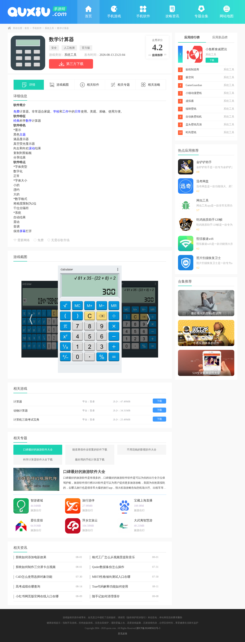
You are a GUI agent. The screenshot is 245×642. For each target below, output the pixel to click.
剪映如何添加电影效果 (49, 557)
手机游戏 (114, 16)
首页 (88, 16)
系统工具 (49, 28)
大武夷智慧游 (143, 520)
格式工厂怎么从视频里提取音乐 (125, 557)
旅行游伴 (88, 500)
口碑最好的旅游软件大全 (38, 449)
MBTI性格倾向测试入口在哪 (125, 576)
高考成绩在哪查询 (49, 586)
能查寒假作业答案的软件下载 (89, 449)
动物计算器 (20, 410)
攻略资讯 (172, 16)
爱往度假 (37, 520)
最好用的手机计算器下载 (90, 459)
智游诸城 (37, 500)
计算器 (17, 401)
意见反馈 (122, 633)
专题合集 (201, 16)
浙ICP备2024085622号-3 (148, 628)
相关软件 (93, 84)
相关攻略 (154, 84)
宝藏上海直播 (143, 500)
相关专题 (124, 84)
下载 (159, 401)
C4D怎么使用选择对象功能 (49, 576)
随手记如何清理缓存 (125, 596)
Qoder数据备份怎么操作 (125, 567)
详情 (32, 84)
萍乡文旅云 (90, 520)
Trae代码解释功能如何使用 (125, 586)
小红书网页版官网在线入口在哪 (49, 596)
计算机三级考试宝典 (26, 419)
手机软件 (143, 16)
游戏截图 (62, 84)
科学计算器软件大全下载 (38, 459)
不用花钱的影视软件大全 (141, 449)
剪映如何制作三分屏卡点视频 (49, 567)
